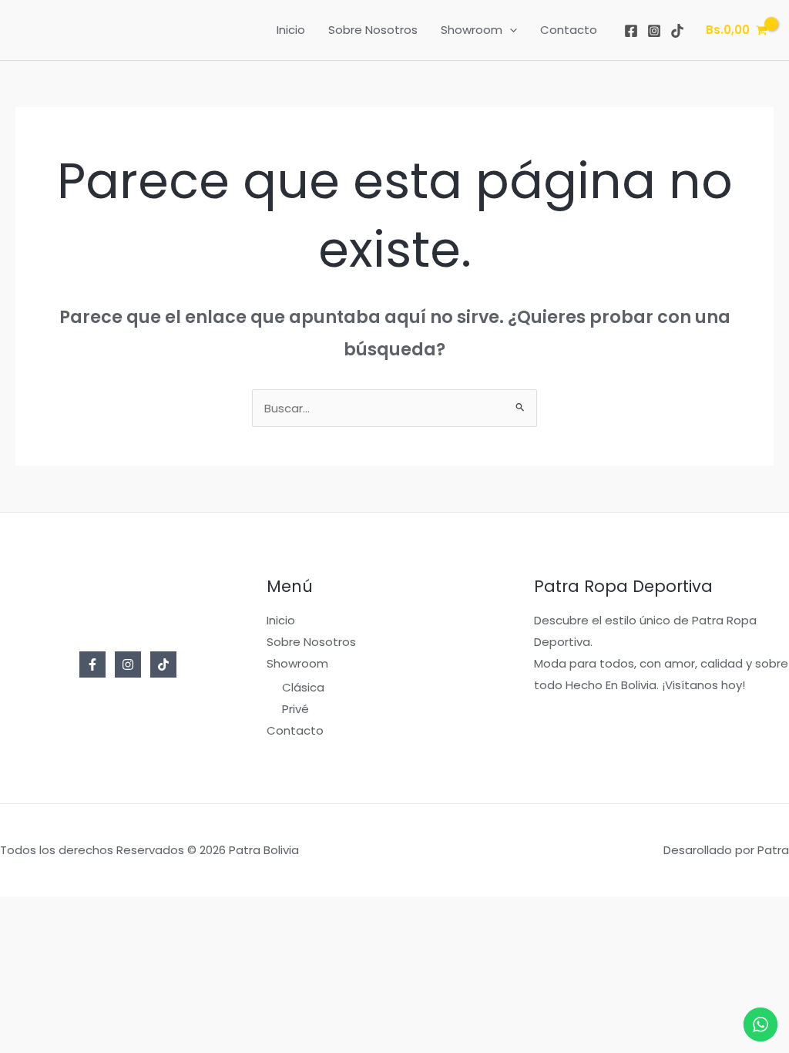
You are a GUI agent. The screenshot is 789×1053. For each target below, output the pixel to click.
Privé (295, 709)
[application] (509, 30)
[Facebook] (631, 31)
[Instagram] (654, 31)
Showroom (471, 30)
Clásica (303, 687)
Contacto (568, 30)
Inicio (291, 30)
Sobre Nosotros (373, 30)
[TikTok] (677, 31)
